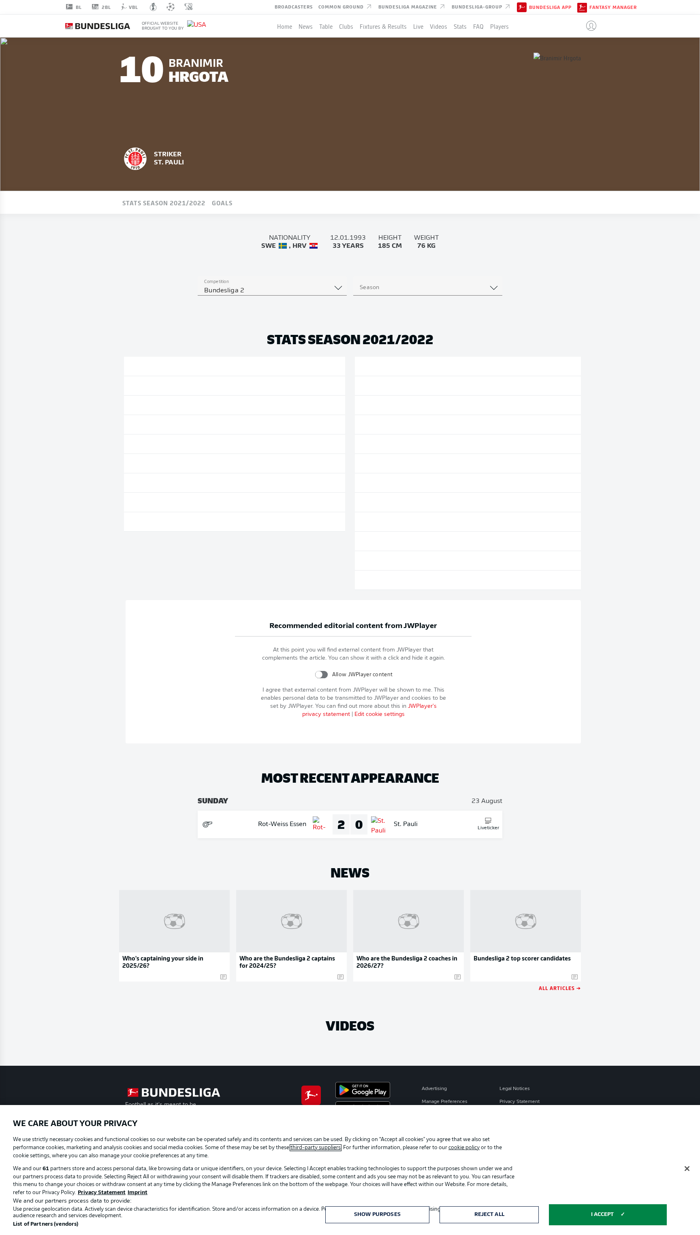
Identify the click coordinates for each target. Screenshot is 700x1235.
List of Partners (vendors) (45, 1224)
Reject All (489, 1214)
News (306, 25)
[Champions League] (170, 7)
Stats (460, 25)
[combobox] (272, 291)
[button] (588, 26)
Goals (222, 202)
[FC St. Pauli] (135, 157)
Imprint (137, 1192)
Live (418, 25)
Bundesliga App (550, 7)
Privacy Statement (519, 1101)
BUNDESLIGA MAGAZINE (408, 6)
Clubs (346, 25)
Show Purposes (377, 1214)
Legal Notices (514, 1088)
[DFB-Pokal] (153, 7)
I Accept (602, 1214)
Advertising (434, 1088)
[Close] (687, 1169)
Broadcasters (294, 6)
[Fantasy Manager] (582, 7)
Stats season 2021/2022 (163, 202)
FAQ (478, 25)
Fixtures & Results (383, 25)
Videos (438, 25)
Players (499, 25)
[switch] (321, 674)
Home (284, 25)
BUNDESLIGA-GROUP (478, 6)
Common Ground (341, 6)
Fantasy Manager (613, 7)
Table (326, 25)
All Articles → (560, 987)
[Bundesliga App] (522, 7)
